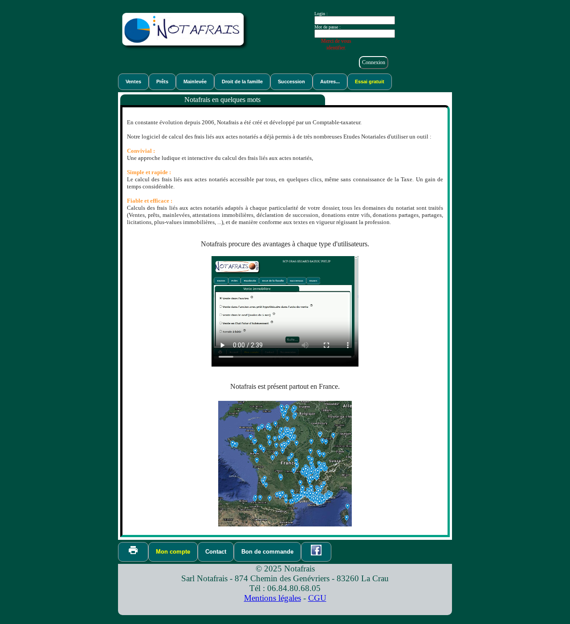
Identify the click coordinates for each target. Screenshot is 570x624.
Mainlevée (195, 81)
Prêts (162, 81)
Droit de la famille (242, 81)
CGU (317, 598)
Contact (215, 551)
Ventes (133, 81)
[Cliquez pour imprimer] (133, 550)
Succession (291, 81)
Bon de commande (267, 551)
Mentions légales (272, 598)
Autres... (330, 81)
